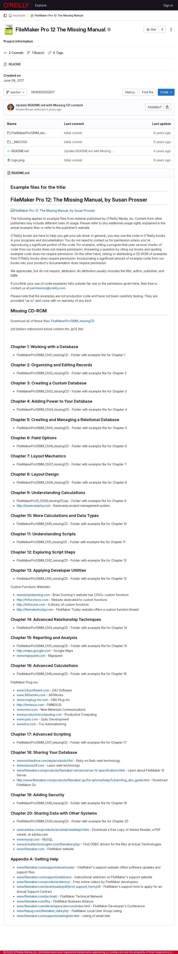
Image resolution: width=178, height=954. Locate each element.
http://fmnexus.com (30, 705)
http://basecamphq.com (33, 505)
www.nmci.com (27, 709)
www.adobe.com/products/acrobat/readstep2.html (53, 829)
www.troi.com (26, 724)
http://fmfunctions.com (32, 600)
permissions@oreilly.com (47, 288)
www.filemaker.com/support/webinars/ (44, 877)
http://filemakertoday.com (35, 609)
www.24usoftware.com (33, 690)
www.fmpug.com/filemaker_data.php (43, 911)
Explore (40, 5)
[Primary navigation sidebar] (5, 15)
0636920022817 (43, 92)
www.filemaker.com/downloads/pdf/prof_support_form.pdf (59, 886)
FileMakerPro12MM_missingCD (72, 321)
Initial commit (73, 133)
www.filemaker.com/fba (33, 901)
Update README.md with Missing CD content (49, 105)
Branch (38, 53)
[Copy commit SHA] (167, 107)
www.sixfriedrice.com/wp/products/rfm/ (45, 760)
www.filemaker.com (30, 849)
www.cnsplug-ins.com (32, 700)
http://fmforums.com (31, 604)
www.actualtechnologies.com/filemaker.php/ (48, 844)
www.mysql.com (28, 839)
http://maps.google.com (34, 650)
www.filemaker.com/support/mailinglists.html (48, 916)
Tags (58, 53)
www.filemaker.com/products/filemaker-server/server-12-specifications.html (71, 770)
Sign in (168, 5)
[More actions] (171, 29)
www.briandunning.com (33, 595)
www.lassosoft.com (30, 765)
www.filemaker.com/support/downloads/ (46, 867)
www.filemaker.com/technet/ (37, 896)
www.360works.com (31, 695)
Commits (16, 53)
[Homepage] (17, 5)
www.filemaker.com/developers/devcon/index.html (53, 906)
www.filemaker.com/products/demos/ (43, 882)
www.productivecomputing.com (39, 714)
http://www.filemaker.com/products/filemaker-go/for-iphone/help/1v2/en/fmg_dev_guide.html (83, 780)
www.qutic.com (27, 719)
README (15, 64)
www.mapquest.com (31, 655)
